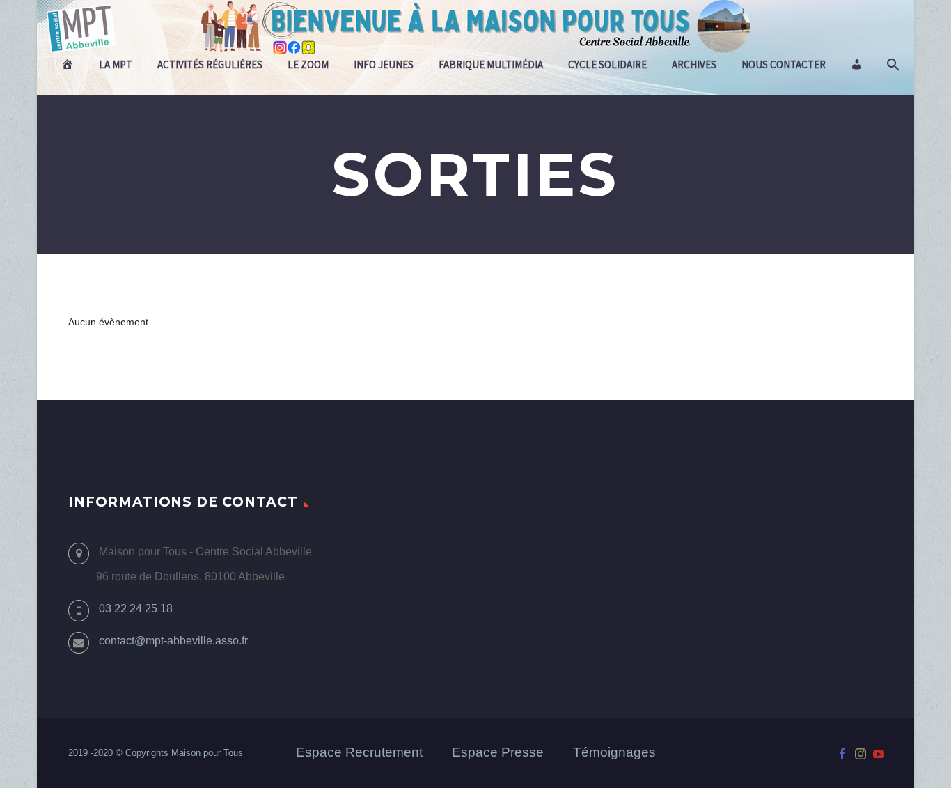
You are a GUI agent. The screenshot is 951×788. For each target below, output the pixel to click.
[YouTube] (878, 753)
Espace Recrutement (359, 752)
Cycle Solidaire (607, 64)
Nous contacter (783, 64)
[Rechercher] (891, 65)
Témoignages (614, 752)
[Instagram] (860, 753)
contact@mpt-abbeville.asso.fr (173, 641)
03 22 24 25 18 (136, 609)
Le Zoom (308, 64)
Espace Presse (498, 752)
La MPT (115, 64)
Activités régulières (209, 64)
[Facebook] (842, 753)
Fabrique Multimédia (491, 64)
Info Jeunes (384, 64)
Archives (694, 64)
